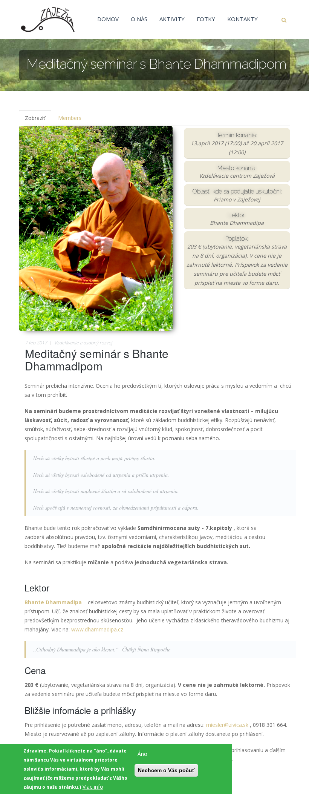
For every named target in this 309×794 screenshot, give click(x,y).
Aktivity (172, 19)
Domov (108, 19)
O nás (139, 19)
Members (69, 117)
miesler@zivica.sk (227, 724)
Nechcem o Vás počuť (166, 770)
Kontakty (242, 19)
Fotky (206, 19)
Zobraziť (38, 120)
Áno (142, 753)
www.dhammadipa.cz (98, 629)
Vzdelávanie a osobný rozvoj (83, 342)
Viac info (93, 786)
